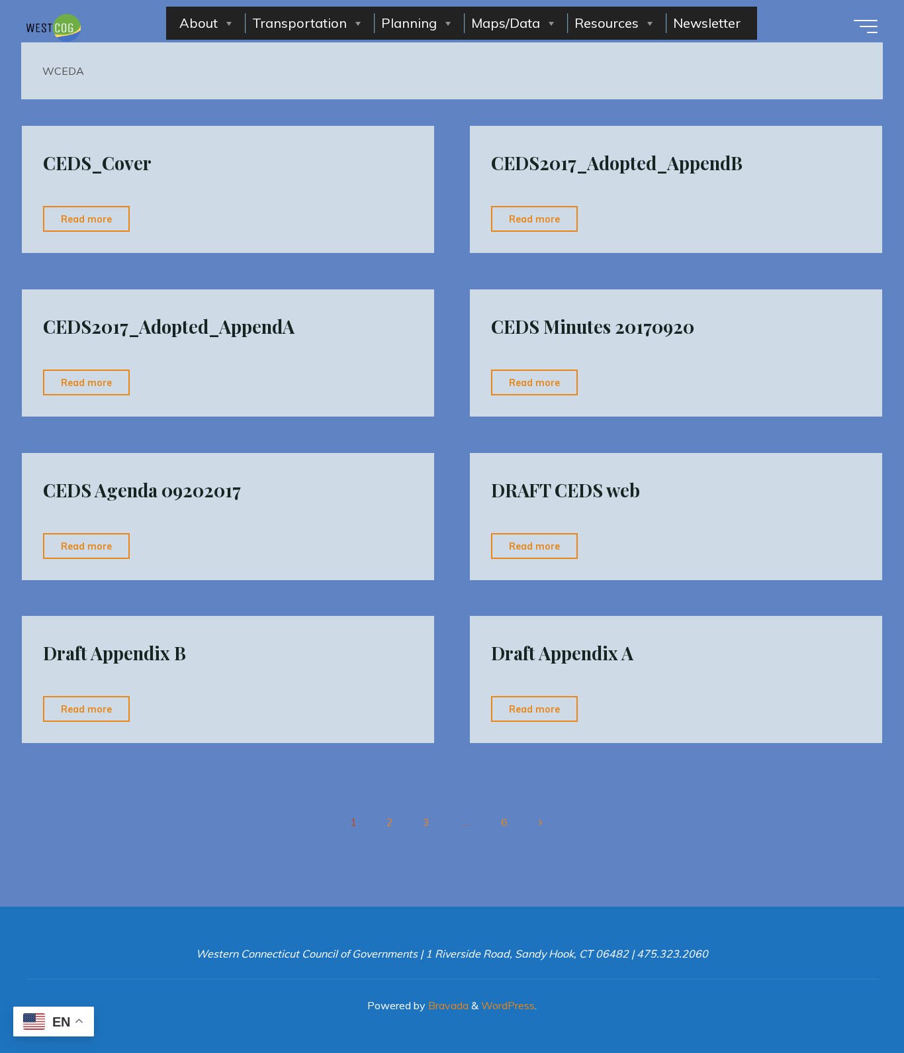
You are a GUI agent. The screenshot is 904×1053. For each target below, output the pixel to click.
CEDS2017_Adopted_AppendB (617, 163)
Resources (606, 23)
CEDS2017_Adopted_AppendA (168, 326)
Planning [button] (409, 23)
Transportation (299, 23)
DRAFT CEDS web (565, 490)
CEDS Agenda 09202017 (142, 490)
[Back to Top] (852, 1001)
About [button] (198, 23)
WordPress (508, 1005)
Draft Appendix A (562, 653)
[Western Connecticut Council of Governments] (53, 26)
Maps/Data (505, 23)
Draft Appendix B (114, 653)
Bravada (447, 1005)
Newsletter (707, 23)
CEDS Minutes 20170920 (592, 326)
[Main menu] (866, 26)
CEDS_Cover (97, 163)
